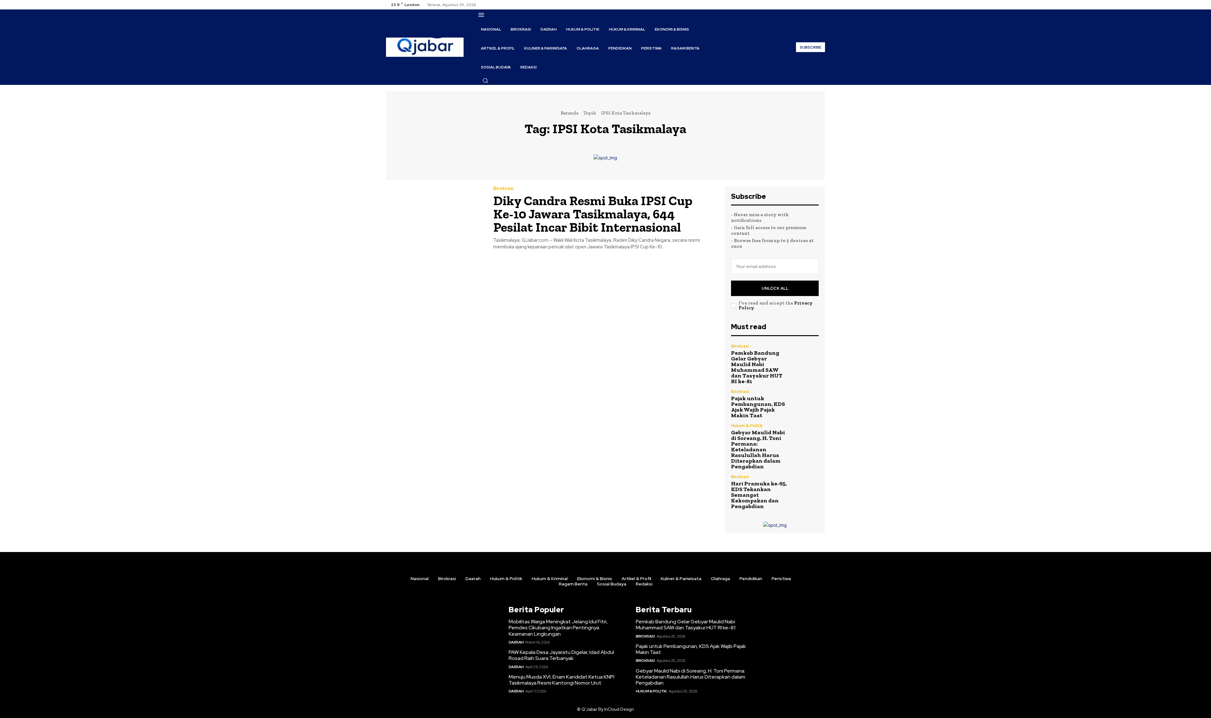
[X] (813, 5)
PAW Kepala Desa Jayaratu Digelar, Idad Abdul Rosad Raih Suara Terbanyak (561, 655)
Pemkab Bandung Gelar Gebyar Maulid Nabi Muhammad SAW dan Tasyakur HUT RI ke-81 (756, 367)
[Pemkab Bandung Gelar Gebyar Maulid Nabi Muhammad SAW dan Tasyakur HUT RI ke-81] (806, 357)
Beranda (569, 113)
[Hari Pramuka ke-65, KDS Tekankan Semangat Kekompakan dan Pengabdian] (806, 488)
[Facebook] (798, 5)
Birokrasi (503, 188)
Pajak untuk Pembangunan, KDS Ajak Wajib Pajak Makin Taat (758, 407)
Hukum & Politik (747, 426)
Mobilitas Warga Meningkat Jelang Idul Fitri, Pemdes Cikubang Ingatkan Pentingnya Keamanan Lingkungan (558, 627)
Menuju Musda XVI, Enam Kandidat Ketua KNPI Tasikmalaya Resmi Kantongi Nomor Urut (561, 679)
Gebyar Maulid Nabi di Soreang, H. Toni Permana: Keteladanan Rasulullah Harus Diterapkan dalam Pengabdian (758, 449)
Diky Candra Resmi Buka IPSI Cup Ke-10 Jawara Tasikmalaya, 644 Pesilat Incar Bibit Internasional (593, 214)
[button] (485, 80)
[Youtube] (821, 5)
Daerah (516, 642)
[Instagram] (806, 5)
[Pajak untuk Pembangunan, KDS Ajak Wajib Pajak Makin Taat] (806, 402)
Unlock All (775, 288)
